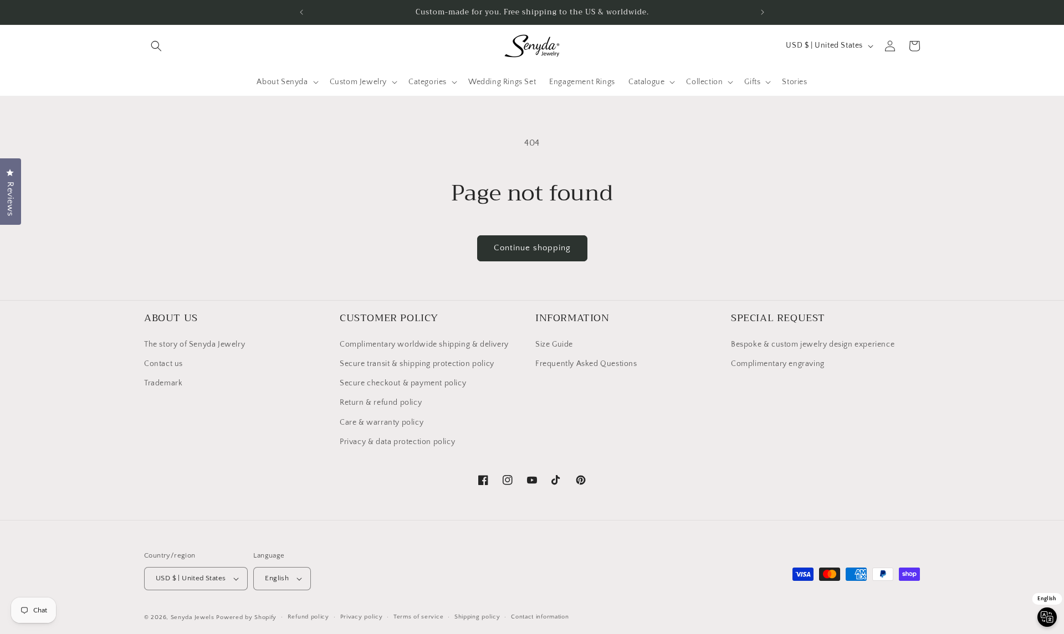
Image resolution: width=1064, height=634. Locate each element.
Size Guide (554, 343)
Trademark (163, 382)
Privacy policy (361, 617)
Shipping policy (477, 617)
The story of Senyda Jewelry (194, 343)
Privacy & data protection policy (397, 441)
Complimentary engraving (778, 363)
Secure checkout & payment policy (403, 382)
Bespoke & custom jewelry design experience (812, 343)
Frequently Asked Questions (586, 363)
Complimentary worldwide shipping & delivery (424, 343)
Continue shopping (532, 247)
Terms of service (418, 617)
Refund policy (308, 617)
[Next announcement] (762, 12)
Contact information (540, 617)
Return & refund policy (381, 402)
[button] (156, 46)
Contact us (163, 363)
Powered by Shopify (246, 617)
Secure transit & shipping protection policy (417, 363)
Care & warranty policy (381, 421)
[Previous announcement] (301, 12)
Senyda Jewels (192, 617)
